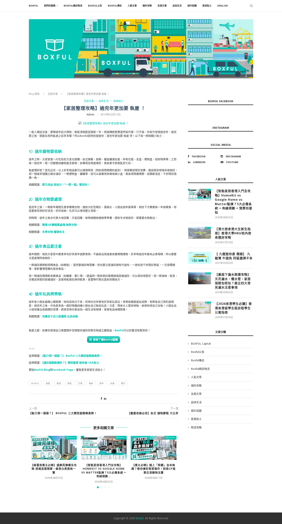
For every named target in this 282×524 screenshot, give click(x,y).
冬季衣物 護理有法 (53, 232)
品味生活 (177, 5)
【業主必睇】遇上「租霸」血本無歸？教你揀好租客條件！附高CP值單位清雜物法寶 (153, 468)
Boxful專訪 (115, 5)
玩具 (112, 383)
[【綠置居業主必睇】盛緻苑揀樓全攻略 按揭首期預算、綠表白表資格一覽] (54, 448)
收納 (91, 383)
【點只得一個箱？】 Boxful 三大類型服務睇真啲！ (72, 355)
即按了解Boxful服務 (105, 339)
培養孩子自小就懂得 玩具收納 (60, 316)
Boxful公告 (95, 5)
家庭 (69, 383)
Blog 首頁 (34, 93)
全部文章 (162, 5)
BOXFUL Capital (201, 343)
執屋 (48, 383)
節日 (123, 383)
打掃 (80, 383)
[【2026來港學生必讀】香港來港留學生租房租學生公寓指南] (199, 307)
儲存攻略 (147, 5)
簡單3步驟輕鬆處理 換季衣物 (59, 224)
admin (90, 114)
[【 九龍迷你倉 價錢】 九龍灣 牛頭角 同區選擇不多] (199, 258)
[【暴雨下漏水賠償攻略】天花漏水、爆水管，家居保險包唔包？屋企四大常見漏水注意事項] (199, 278)
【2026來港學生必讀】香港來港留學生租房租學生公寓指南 (233, 308)
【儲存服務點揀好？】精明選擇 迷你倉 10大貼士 (70, 362)
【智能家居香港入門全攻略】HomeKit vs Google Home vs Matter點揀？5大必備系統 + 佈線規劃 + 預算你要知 (233, 202)
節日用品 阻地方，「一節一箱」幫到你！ (66, 184)
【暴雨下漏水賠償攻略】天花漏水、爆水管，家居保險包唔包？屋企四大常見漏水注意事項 (233, 280)
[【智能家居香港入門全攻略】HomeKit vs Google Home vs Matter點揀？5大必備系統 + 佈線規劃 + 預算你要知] (104, 448)
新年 (102, 383)
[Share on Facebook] (101, 398)
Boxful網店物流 (73, 5)
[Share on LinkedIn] (105, 398)
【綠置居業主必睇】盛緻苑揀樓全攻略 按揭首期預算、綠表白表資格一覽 (54, 468)
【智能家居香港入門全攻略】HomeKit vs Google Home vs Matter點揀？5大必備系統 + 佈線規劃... (103, 470)
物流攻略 (196, 427)
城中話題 (192, 5)
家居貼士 (207, 5)
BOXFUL (33, 5)
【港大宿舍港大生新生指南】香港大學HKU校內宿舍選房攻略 (233, 233)
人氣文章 (132, 5)
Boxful (119, 330)
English (222, 5)
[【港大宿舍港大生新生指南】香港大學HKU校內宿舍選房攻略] (199, 233)
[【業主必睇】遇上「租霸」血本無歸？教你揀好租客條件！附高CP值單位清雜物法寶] (153, 448)
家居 (59, 383)
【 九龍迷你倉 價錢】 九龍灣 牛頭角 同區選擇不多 (234, 256)
